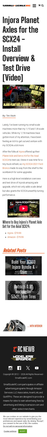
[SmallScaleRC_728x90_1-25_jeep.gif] (23, 330)
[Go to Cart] (39, 6)
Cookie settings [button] (10, 431)
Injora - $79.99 (14, 233)
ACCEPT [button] (22, 431)
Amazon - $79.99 (16, 237)
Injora (21, 151)
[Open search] (42, 5)
